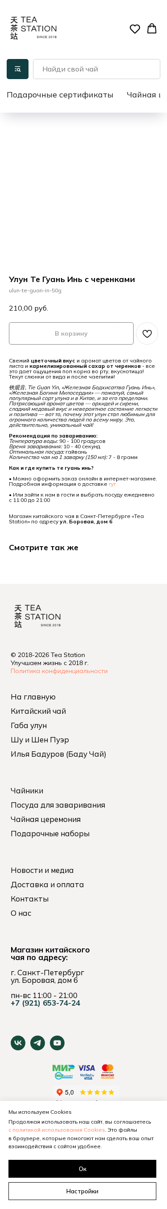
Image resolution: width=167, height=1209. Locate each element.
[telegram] (37, 1048)
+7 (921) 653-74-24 (45, 1003)
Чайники (27, 790)
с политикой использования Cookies (56, 1129)
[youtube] (57, 1048)
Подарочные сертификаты (60, 94)
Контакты (30, 898)
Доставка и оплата (47, 884)
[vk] (18, 1048)
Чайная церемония (46, 819)
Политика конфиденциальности (59, 671)
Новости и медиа (42, 870)
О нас (21, 913)
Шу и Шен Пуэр (40, 739)
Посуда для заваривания (58, 805)
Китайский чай (38, 711)
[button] (135, 28)
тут (112, 483)
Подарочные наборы (50, 833)
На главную (33, 696)
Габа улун (29, 725)
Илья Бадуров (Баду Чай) (58, 754)
